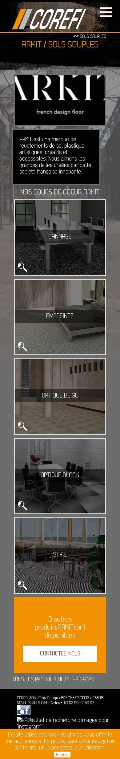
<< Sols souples (89, 36)
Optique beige (60, 395)
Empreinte (60, 316)
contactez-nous (60, 654)
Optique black (60, 475)
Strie (60, 554)
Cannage (60, 236)
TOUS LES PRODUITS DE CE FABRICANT (54, 679)
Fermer (62, 754)
